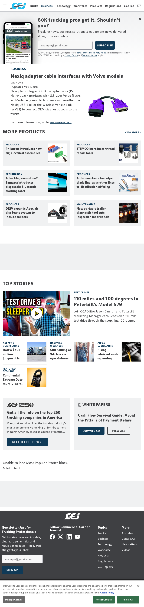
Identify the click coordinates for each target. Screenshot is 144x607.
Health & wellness (56, 344)
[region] (72, 593)
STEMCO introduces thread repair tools (96, 151)
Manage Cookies (14, 599)
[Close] (138, 586)
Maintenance (86, 204)
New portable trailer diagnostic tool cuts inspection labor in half (93, 213)
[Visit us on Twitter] (61, 536)
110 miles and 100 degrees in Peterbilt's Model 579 (106, 301)
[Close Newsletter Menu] (140, 19)
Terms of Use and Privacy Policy (91, 52)
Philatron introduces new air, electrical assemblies (24, 151)
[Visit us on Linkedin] (69, 536)
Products (12, 144)
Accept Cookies (104, 599)
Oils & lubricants (105, 344)
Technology (14, 173)
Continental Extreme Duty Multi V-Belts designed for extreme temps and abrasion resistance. (13, 379)
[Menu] (5, 5)
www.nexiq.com (60, 122)
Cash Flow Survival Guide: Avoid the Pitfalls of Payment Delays (106, 418)
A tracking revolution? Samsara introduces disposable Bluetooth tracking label (22, 184)
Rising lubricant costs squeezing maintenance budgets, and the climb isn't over (108, 354)
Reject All (128, 599)
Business (18, 69)
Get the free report (27, 442)
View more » (133, 132)
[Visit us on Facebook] (52, 536)
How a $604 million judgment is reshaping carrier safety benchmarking (13, 354)
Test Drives (81, 292)
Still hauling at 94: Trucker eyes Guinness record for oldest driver (60, 354)
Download (91, 431)
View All (118, 431)
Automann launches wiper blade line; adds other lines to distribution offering (96, 182)
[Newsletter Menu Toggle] (139, 5)
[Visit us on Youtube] (77, 536)
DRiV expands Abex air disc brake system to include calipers (22, 213)
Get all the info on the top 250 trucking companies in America (34, 415)
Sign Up (12, 570)
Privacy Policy (71, 55)
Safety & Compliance (11, 344)
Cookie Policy (107, 592)
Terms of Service (89, 55)
